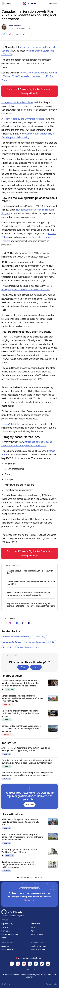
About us (5, 946)
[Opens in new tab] (12, 964)
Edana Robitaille (14, 25)
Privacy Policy (52, 984)
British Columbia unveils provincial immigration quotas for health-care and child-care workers (19, 864)
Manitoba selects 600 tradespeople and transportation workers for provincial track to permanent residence (27, 773)
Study (33, 927)
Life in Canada (37, 934)
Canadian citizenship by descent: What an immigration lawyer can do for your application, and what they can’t (26, 761)
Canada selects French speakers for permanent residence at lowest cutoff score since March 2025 (22, 698)
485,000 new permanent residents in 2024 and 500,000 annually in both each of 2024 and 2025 (29, 76)
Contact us (29, 969)
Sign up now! (29, 900)
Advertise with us (38, 949)
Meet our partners (38, 946)
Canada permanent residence (16, 636)
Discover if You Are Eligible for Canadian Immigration (29, 91)
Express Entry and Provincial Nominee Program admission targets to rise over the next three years (31, 604)
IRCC (52, 642)
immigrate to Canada (12, 642)
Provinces (6, 754)
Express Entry (39, 636)
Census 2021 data (10, 424)
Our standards (7, 949)
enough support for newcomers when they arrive (25, 289)
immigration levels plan (35, 642)
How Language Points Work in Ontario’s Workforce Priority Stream (19, 850)
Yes (23, 667)
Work (3, 938)
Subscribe (53, 3)
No (36, 667)
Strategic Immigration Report (29, 647)
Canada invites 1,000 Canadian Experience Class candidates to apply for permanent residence (21, 728)
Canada (4, 927)
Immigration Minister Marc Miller (17, 102)
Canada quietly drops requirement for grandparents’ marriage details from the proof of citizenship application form (20, 683)
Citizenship (10, 689)
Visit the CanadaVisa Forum (30, 958)
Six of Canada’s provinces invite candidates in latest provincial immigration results (28, 593)
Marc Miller (7, 647)
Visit (32, 931)
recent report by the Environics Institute (24, 118)
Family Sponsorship (9, 934)
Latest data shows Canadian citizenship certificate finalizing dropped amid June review (20, 713)
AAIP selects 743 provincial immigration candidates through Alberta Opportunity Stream (25, 749)
